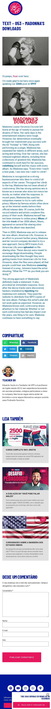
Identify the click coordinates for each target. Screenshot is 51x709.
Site (4, 640)
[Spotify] (10, 688)
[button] (11, 342)
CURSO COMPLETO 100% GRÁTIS (21, 449)
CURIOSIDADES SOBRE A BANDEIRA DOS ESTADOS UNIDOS (24, 543)
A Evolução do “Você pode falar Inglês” (23, 494)
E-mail (5, 630)
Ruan (15, 76)
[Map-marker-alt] (40, 688)
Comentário (7, 591)
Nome (4, 621)
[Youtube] (18, 688)
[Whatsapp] (33, 688)
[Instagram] (25, 688)
